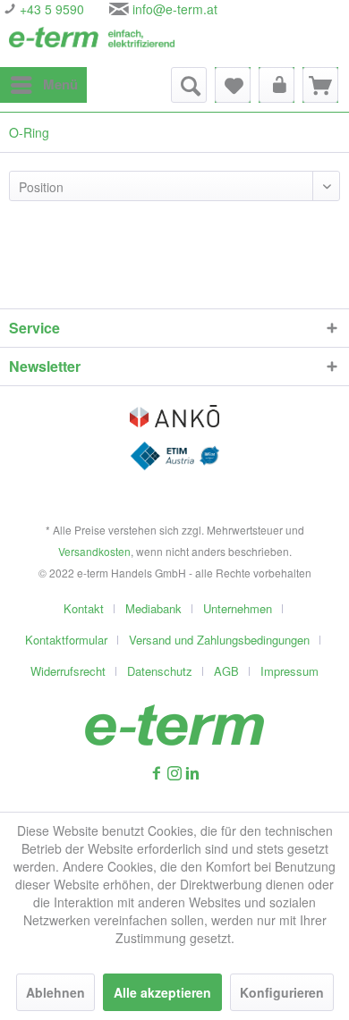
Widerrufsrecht (68, 670)
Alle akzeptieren (162, 992)
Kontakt (84, 608)
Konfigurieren (282, 992)
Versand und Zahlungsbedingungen (219, 639)
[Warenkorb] (320, 85)
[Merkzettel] (233, 85)
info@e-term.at (174, 9)
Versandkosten (94, 551)
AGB (226, 670)
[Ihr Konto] (276, 85)
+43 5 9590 (50, 9)
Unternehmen (237, 608)
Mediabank (153, 608)
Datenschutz (159, 670)
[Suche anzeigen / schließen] (189, 85)
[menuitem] (43, 85)
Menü (60, 84)
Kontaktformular (66, 639)
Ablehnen (55, 992)
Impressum (289, 670)
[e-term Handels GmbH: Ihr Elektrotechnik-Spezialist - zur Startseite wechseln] (91, 42)
